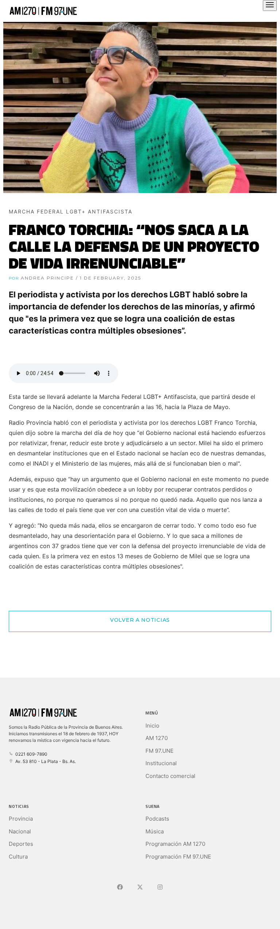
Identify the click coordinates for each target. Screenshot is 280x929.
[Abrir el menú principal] (270, 5)
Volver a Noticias (140, 620)
